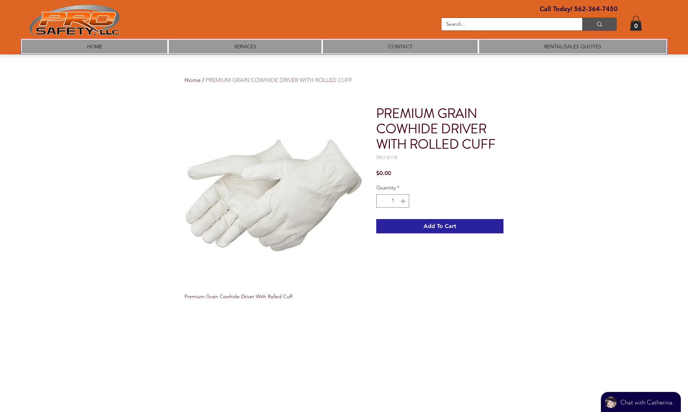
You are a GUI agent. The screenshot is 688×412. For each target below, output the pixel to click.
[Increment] (403, 201)
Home (193, 80)
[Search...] (599, 24)
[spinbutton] (392, 201)
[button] (636, 23)
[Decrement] (381, 201)
